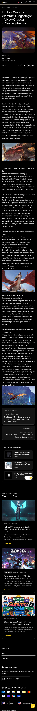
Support (4, 653)
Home (3, 7)
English (11, 703)
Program (5, 658)
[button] (21, 2)
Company (5, 648)
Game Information (12, 7)
